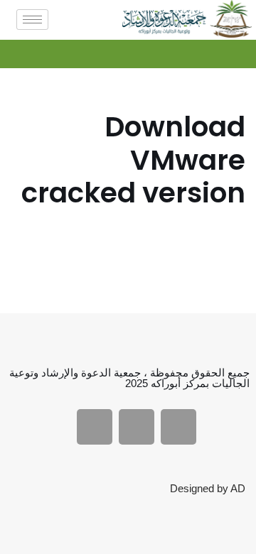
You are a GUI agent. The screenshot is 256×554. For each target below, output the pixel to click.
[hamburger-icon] (32, 19)
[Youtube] (136, 427)
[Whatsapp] (94, 427)
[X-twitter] (178, 427)
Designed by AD (207, 488)
